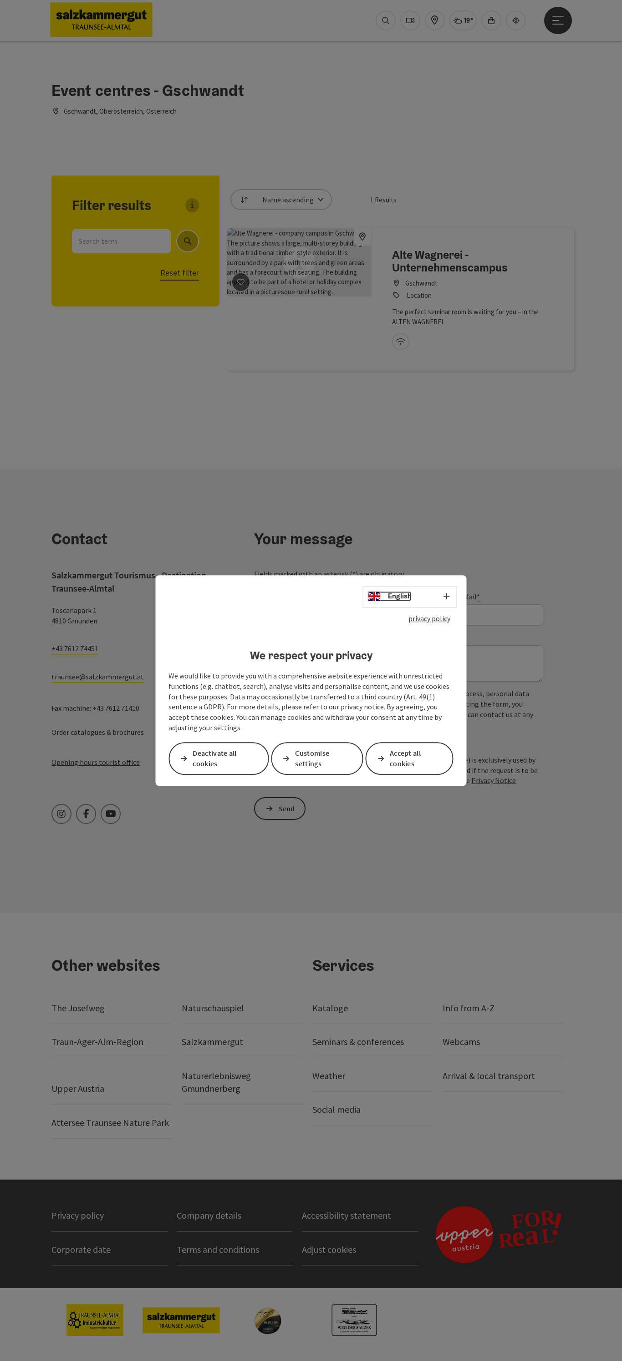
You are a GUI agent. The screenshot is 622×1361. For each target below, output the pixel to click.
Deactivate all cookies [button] (214, 758)
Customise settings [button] (312, 758)
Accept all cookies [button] (405, 758)
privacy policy (429, 618)
